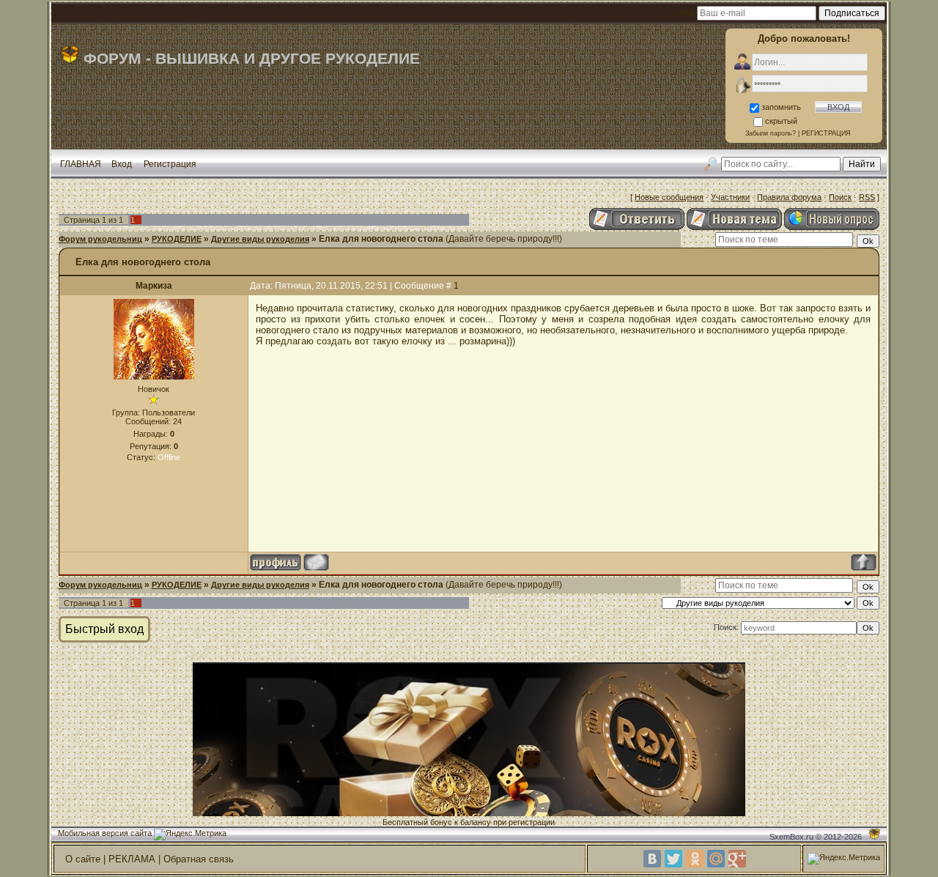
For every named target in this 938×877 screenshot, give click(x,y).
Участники (730, 197)
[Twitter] (673, 858)
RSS (867, 197)
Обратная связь (198, 859)
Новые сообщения (669, 197)
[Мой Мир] (716, 858)
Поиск (840, 197)
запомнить (781, 107)
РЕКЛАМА (131, 859)
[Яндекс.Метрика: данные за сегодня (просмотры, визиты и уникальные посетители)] (190, 834)
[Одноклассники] (695, 858)
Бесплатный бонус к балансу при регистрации (469, 822)
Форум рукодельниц (100, 238)
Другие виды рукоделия (260, 238)
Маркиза (154, 286)
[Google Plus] (737, 858)
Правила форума (789, 197)
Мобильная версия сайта (105, 833)
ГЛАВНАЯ (80, 164)
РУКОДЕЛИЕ (177, 238)
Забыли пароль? (770, 133)
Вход (121, 164)
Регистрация (170, 164)
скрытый (781, 120)
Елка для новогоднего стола (381, 239)
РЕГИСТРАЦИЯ (826, 133)
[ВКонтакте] (652, 858)
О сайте (82, 859)
